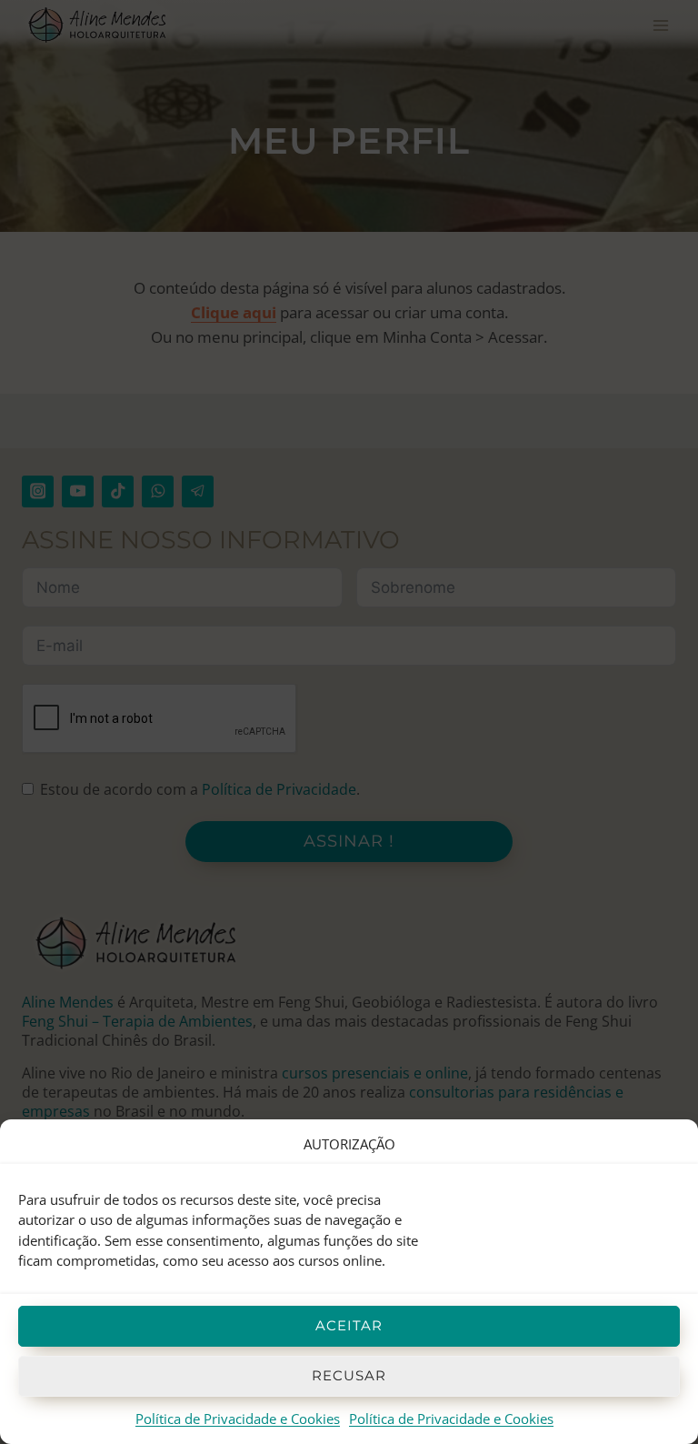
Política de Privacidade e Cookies (237, 1418)
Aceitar (348, 1325)
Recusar (348, 1375)
